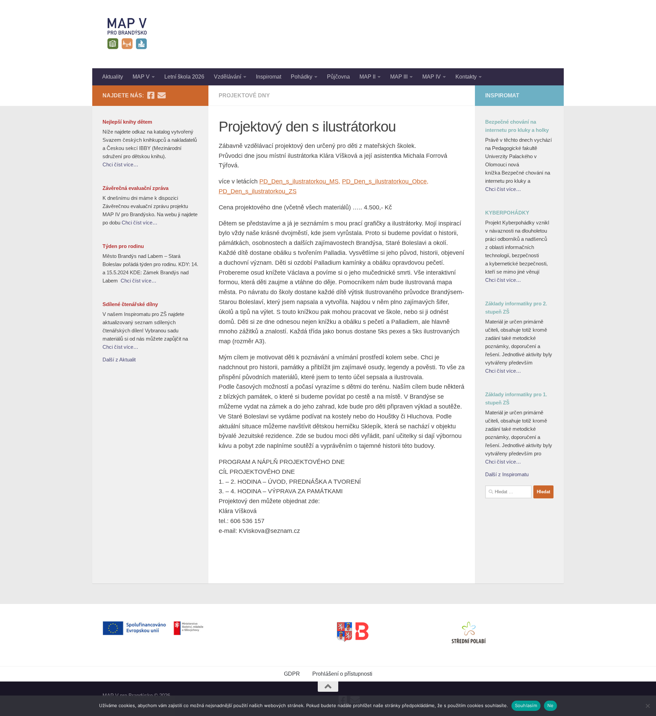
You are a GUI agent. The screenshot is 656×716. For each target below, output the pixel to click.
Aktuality (112, 77)
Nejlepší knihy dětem (127, 122)
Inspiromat (268, 77)
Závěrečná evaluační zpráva (135, 188)
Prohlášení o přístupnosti (342, 674)
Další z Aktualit (119, 359)
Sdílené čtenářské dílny (130, 304)
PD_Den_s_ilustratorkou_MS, (299, 181)
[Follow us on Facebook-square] (151, 95)
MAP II (367, 77)
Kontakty (466, 77)
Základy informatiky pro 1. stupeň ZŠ (516, 398)
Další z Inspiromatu (507, 474)
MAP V (141, 77)
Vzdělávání (227, 77)
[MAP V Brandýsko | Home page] (127, 34)
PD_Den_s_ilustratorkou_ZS (258, 191)
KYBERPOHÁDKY (507, 213)
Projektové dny (244, 95)
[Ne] (647, 705)
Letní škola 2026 (184, 77)
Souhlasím (526, 705)
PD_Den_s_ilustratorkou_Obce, (385, 181)
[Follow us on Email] (162, 95)
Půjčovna (338, 77)
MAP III (399, 77)
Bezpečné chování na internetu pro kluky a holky (517, 126)
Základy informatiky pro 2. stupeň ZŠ (516, 308)
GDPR (292, 674)
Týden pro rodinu (123, 246)
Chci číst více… (120, 164)
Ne (550, 705)
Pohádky (301, 77)
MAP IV (431, 77)
